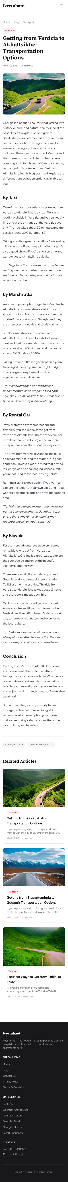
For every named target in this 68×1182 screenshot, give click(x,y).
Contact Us (9, 1075)
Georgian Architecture (15, 1109)
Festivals (8, 1104)
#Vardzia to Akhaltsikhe (41, 744)
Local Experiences (13, 1133)
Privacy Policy (10, 1081)
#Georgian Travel (14, 744)
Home (6, 22)
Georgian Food (11, 1121)
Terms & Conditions (14, 1087)
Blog (16, 22)
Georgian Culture (12, 1115)
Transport (28, 22)
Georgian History (12, 1127)
